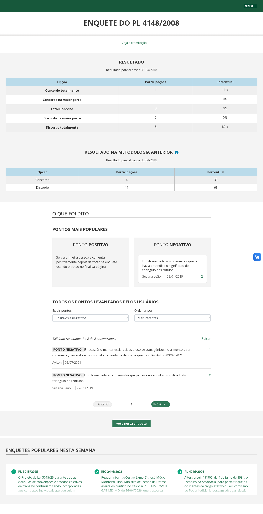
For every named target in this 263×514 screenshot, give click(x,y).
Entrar (249, 6)
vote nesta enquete (131, 423)
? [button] (177, 152)
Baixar (206, 339)
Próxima (161, 404)
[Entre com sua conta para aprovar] (198, 276)
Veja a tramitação (134, 43)
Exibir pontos (62, 310)
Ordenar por (143, 310)
